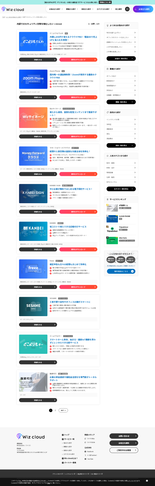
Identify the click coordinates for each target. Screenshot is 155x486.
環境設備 (110, 172)
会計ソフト (75, 148)
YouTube (90, 459)
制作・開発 (110, 163)
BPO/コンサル (112, 182)
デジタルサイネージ (68, 109)
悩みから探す (68, 443)
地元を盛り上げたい (114, 32)
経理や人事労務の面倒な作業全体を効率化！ (70, 151)
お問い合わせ (124, 436)
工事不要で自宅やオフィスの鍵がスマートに (70, 301)
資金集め (110, 138)
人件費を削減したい (114, 51)
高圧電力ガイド (82, 474)
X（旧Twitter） (92, 455)
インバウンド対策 (113, 119)
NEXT (62, 410)
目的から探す (68, 450)
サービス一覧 (69, 439)
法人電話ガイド (96, 474)
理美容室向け (111, 85)
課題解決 (110, 129)
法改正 (109, 124)
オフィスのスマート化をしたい (118, 37)
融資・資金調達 (63, 374)
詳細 (104, 2)
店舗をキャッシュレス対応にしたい (119, 42)
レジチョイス (69, 474)
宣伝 (108, 134)
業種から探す (68, 447)
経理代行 (60, 223)
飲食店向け (110, 81)
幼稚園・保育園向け (114, 95)
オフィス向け (111, 76)
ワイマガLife (91, 442)
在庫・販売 (110, 177)
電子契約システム (68, 185)
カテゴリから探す (69, 454)
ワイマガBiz (91, 438)
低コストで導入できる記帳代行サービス (68, 226)
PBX (66, 33)
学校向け (110, 90)
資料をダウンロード (78, 60)
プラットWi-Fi (56, 474)
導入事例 (118, 9)
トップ (66, 434)
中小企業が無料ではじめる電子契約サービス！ (71, 188)
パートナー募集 (70, 462)
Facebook (90, 451)
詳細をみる (38, 60)
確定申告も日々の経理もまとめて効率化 (68, 264)
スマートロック (63, 298)
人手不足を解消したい (114, 47)
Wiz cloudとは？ (71, 458)
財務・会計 (110, 168)
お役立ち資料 (144, 9)
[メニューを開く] (127, 9)
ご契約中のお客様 (124, 450)
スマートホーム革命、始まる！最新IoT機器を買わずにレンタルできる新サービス (73, 341)
